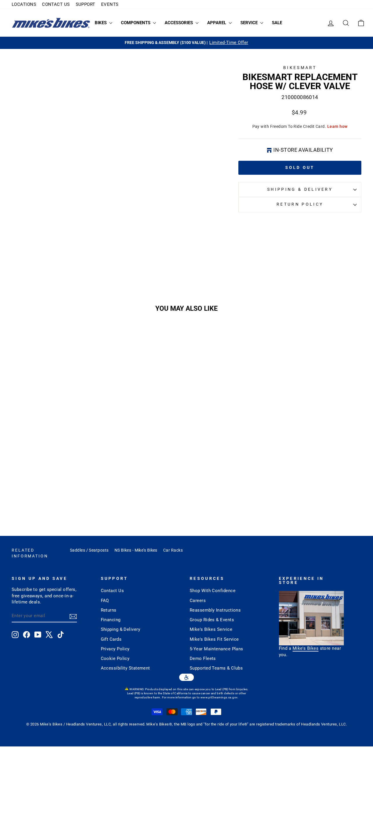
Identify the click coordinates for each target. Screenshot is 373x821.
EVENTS (110, 4)
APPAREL (217, 22)
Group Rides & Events (212, 619)
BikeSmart (299, 67)
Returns (109, 610)
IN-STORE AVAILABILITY (303, 150)
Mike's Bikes (306, 648)
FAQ (105, 600)
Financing (111, 619)
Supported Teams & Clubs (216, 668)
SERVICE (249, 22)
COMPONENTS (136, 22)
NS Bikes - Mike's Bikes (136, 550)
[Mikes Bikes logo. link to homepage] (51, 23)
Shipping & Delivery (299, 189)
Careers (198, 600)
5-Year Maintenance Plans (216, 648)
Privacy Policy (115, 648)
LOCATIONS (24, 4)
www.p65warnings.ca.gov (218, 697)
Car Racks (173, 550)
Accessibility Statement (125, 668)
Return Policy (300, 204)
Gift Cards (111, 639)
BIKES (101, 22)
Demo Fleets (203, 658)
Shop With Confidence (212, 590)
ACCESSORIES (179, 22)
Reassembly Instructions (215, 610)
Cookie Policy (115, 658)
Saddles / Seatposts (89, 550)
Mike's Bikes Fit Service (214, 639)
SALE (277, 22)
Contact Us (112, 590)
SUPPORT (85, 4)
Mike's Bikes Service (211, 629)
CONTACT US (56, 4)
